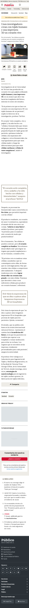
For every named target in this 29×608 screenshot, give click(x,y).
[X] (14, 568)
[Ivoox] (18, 572)
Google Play (8, 601)
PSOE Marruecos (22, 1)
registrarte (19, 469)
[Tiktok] (3, 572)
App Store (22, 601)
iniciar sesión (10, 469)
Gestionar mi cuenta (9, 547)
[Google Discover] (6, 568)
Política (3, 8)
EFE (2, 79)
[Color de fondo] (25, 67)
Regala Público (7, 554)
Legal (3, 589)
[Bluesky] (18, 568)
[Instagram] (22, 568)
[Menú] (2, 5)
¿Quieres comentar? (14, 459)
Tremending (17, 8)
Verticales (4, 581)
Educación (14, 13)
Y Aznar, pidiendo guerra (13, 516)
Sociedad (4, 13)
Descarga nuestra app (8, 596)
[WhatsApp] (14, 572)
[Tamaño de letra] (20, 67)
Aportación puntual (9, 552)
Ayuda (5, 559)
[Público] (11, 5)
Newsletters (7, 549)
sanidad (4, 396)
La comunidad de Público (11, 556)
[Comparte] (4, 67)
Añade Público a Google (20, 75)
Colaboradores (6, 587)
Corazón (11, 396)
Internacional (25, 8)
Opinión (9, 8)
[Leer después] (14, 67)
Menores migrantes (13, 1)
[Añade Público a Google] (3, 568)
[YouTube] (26, 568)
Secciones (4, 579)
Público (7, 540)
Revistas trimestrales (7, 584)
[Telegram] (6, 572)
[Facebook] (10, 568)
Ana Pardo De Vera (11, 518)
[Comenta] (9, 67)
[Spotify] (10, 572)
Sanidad (21, 13)
